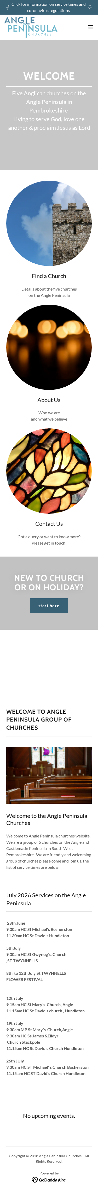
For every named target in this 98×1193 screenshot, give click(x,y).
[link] (30, 27)
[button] (90, 27)
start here (49, 605)
